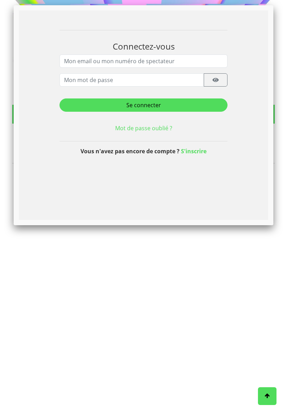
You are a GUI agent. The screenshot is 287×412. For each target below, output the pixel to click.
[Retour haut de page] (267, 396)
